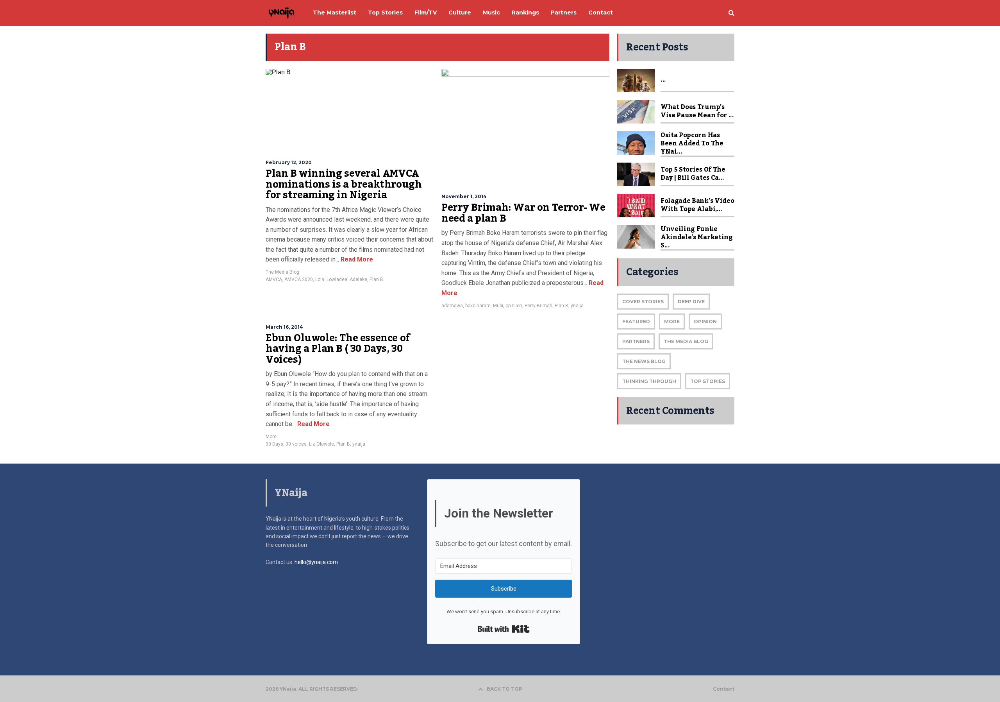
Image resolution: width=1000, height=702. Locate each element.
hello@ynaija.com (316, 562)
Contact (723, 689)
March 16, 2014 (284, 327)
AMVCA (274, 279)
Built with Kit (504, 629)
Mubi (498, 305)
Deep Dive (691, 301)
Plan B (376, 279)
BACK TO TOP (504, 689)
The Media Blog (282, 272)
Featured (636, 321)
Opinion (705, 321)
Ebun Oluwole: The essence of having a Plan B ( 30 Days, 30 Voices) (338, 348)
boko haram (478, 305)
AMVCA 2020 (298, 279)
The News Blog (644, 361)
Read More (356, 259)
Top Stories (707, 381)
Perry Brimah (538, 305)
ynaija (577, 305)
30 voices (296, 444)
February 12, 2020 (289, 162)
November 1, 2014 (464, 196)
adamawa (452, 305)
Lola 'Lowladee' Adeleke (341, 279)
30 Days (274, 444)
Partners (636, 341)
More (271, 436)
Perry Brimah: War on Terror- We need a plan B (523, 213)
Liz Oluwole (321, 444)
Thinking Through (649, 381)
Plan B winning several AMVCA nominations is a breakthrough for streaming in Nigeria (343, 184)
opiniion (513, 305)
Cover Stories (643, 301)
